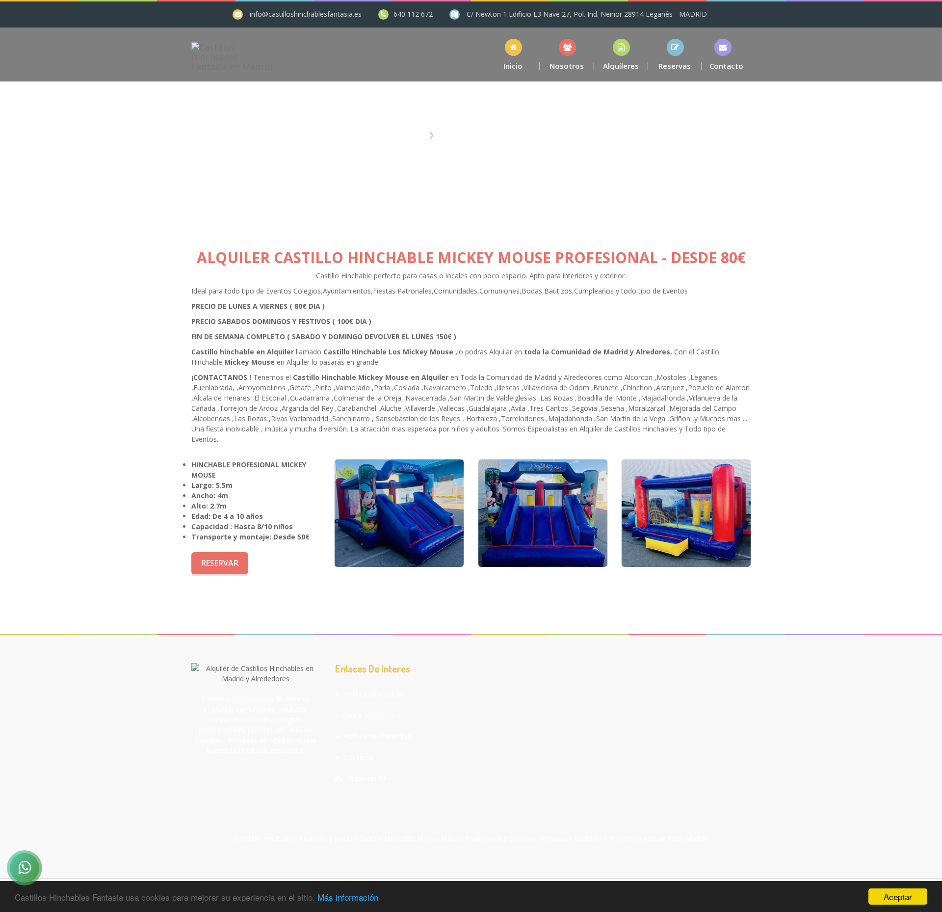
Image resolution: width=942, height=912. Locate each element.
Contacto (358, 757)
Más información (347, 897)
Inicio (415, 134)
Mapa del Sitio (369, 778)
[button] (621, 54)
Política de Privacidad (377, 736)
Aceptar (898, 896)
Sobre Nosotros (369, 715)
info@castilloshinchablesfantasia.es (306, 14)
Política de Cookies (374, 693)
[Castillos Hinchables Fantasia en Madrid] (232, 54)
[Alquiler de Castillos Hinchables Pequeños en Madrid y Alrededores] (399, 513)
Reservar (219, 563)
